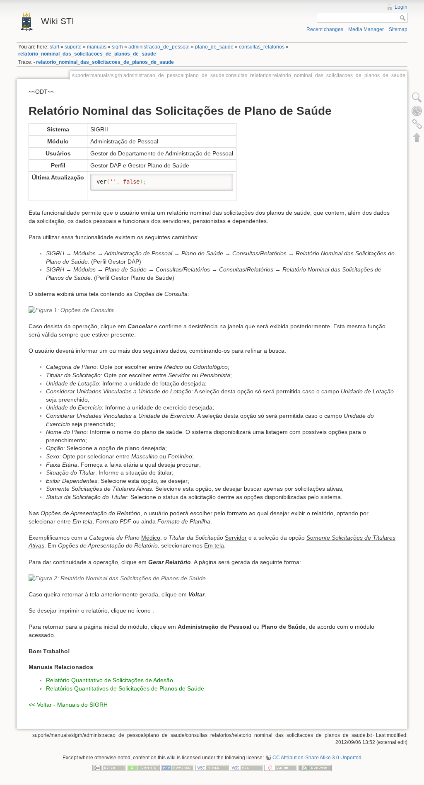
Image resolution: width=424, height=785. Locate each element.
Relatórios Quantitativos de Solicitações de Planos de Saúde (125, 688)
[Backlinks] (417, 124)
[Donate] (143, 767)
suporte (73, 47)
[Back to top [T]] (417, 137)
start (54, 47)
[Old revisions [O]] (417, 110)
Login (401, 7)
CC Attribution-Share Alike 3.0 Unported (316, 758)
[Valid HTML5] (212, 767)
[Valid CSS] (246, 767)
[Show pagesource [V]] (417, 97)
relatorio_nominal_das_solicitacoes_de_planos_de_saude (87, 54)
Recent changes (324, 29)
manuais (96, 47)
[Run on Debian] (280, 767)
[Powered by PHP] (177, 767)
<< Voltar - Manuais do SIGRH (68, 704)
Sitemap (398, 29)
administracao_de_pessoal (159, 47)
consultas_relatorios (261, 47)
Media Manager (366, 29)
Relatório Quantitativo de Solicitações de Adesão (109, 680)
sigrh (117, 47)
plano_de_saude (214, 47)
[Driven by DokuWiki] (315, 767)
